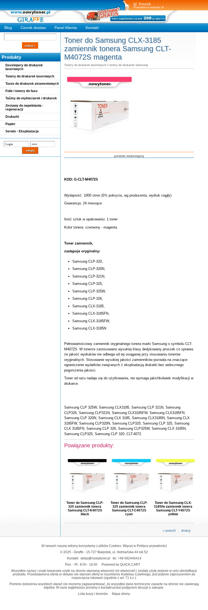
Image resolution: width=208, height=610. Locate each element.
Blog (8, 27)
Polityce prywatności (152, 545)
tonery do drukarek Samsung (128, 65)
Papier (10, 124)
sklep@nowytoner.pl (95, 558)
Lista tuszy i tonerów (93, 593)
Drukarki (12, 117)
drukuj (185, 531)
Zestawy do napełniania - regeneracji (24, 107)
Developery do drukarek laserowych (24, 67)
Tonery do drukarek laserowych (29, 76)
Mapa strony (121, 593)
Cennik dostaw (33, 27)
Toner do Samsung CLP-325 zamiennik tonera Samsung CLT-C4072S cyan (129, 508)
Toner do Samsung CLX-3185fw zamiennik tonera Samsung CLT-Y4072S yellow (173, 508)
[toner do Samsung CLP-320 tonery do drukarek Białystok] (99, 143)
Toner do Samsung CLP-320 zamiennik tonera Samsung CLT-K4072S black (84, 508)
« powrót (169, 531)
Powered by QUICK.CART (121, 564)
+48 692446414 (129, 558)
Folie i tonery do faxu (21, 91)
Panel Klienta (65, 27)
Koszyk (145, 4)
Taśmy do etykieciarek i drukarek (31, 98)
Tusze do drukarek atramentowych (32, 84)
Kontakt (92, 27)
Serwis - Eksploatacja (22, 131)
